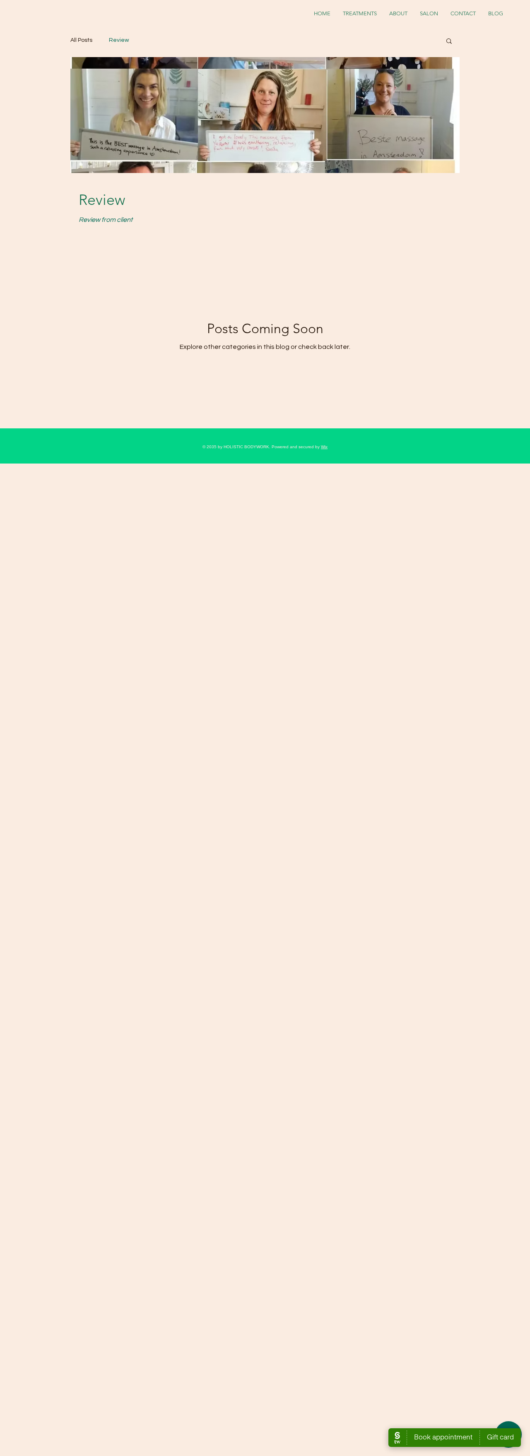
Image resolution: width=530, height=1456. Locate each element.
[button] (449, 41)
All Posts (81, 40)
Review (119, 40)
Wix (324, 446)
